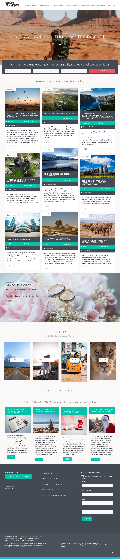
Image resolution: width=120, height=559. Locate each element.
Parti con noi (84, 5)
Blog (93, 5)
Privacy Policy (9, 486)
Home (26, 5)
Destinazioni (45, 5)
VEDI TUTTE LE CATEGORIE (59, 391)
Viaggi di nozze (71, 5)
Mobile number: (87, 490)
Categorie (34, 5)
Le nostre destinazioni (52, 484)
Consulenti (101, 5)
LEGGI (11, 457)
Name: (84, 499)
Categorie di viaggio (50, 490)
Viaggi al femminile (50, 473)
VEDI (22, 99)
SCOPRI (11, 301)
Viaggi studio (57, 5)
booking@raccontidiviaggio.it (32, 536)
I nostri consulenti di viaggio (54, 495)
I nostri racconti (49, 479)
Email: (84, 481)
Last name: (86, 508)
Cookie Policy (9, 488)
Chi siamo (111, 5)
